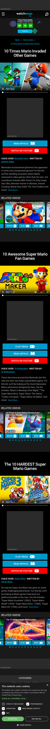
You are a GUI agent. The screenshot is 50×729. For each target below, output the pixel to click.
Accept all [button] (12, 719)
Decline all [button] (37, 719)
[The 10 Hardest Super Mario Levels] (25, 629)
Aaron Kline (20, 579)
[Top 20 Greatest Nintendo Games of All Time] (25, 212)
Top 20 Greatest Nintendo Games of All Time (24, 202)
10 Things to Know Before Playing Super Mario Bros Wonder (23, 414)
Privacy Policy (17, 695)
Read (36, 226)
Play (23, 226)
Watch (9, 226)
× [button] (47, 685)
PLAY (24, 31)
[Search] (47, 14)
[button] (9, 230)
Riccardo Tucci (21, 158)
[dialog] (25, 705)
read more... (13, 190)
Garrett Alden (7, 162)
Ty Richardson (21, 368)
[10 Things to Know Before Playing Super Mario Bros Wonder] (25, 422)
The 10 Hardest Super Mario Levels (21, 620)
